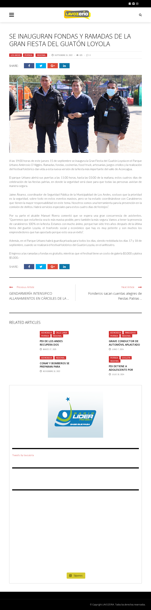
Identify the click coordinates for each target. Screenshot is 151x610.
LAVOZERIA (108, 604)
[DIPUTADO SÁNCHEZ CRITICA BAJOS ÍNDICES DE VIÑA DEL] (75, 533)
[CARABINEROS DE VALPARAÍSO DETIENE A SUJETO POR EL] (32, 533)
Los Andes (15, 55)
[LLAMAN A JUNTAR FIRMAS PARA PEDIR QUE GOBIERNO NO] (75, 508)
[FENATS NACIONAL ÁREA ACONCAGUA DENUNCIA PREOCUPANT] (118, 557)
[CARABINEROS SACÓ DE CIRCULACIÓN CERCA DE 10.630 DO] (32, 557)
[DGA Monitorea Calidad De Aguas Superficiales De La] (32, 508)
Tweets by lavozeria (23, 455)
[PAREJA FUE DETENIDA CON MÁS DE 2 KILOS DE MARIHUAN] (118, 533)
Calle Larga (61, 332)
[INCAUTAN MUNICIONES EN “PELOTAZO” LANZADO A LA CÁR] (75, 557)
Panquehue (130, 332)
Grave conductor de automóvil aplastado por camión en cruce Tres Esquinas (124, 346)
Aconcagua (46, 332)
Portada (28, 55)
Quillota (126, 357)
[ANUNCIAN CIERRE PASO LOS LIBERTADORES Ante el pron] (118, 508)
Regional (41, 55)
